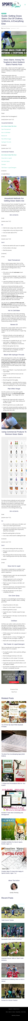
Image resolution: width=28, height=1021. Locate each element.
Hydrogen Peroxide (6, 142)
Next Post (14, 692)
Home (7, 1011)
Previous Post (14, 689)
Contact (13, 1011)
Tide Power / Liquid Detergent (8, 167)
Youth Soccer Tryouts (7, 920)
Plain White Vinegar (6, 139)
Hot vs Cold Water (5, 132)
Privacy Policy (18, 1011)
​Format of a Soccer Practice (9, 1000)
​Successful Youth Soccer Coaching (11, 939)
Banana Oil (4, 135)
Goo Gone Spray (5, 161)
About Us (10, 1011)
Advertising (14, 1015)
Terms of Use (23, 1011)
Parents (4, 13)
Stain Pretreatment (6, 129)
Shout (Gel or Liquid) (6, 158)
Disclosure (18, 1015)
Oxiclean (3, 164)
